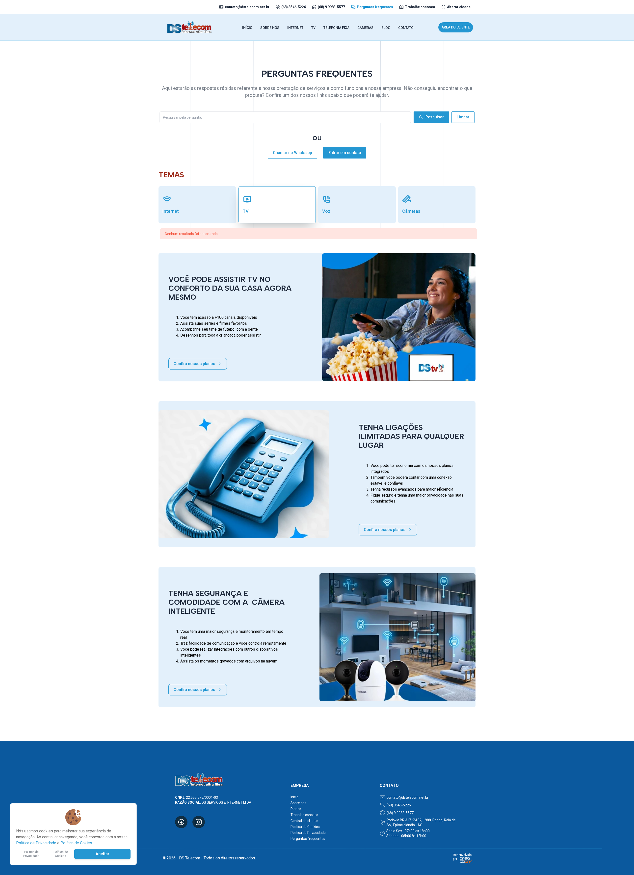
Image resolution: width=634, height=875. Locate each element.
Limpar (463, 117)
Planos (296, 809)
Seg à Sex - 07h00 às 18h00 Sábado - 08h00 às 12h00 (408, 833)
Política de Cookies (305, 827)
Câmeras (365, 28)
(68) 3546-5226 (293, 7)
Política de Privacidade (308, 833)
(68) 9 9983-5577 (331, 7)
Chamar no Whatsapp (292, 152)
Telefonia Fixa (336, 28)
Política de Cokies (76, 843)
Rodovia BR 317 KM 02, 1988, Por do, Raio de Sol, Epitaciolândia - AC (421, 822)
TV (313, 28)
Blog (385, 28)
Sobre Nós (269, 28)
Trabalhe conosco (420, 7)
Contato (406, 28)
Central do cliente (304, 821)
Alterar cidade (459, 7)
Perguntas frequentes (375, 7)
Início (247, 28)
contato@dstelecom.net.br (247, 7)
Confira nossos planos (194, 363)
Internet (295, 28)
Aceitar (102, 853)
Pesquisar (434, 117)
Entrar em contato (344, 152)
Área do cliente (456, 27)
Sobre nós (298, 803)
